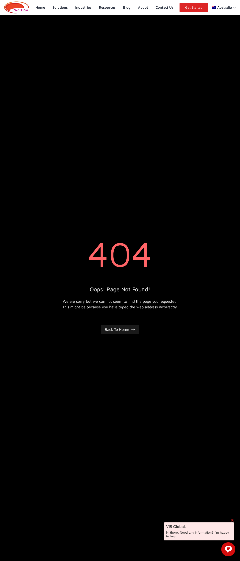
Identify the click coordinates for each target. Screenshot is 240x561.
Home (40, 7)
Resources (107, 7)
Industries (83, 7)
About (143, 7)
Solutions (60, 7)
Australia (222, 7)
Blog (127, 7)
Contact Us (164, 7)
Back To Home (117, 329)
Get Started (193, 7)
